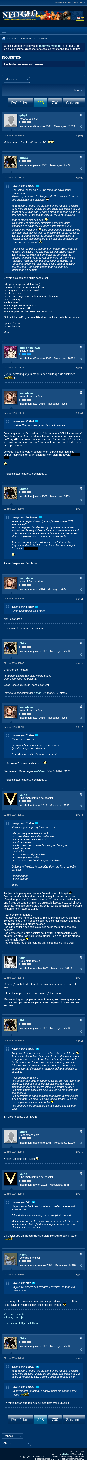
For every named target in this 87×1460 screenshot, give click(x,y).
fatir (22, 957)
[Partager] (81, 127)
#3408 (79, 368)
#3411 (79, 598)
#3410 (79, 509)
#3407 (79, 178)
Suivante (74, 103)
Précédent (20, 103)
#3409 (79, 413)
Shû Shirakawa (29, 347)
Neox (23, 1254)
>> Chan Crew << (14, 1314)
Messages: (60, 126)
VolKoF (24, 794)
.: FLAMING (42, 38)
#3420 (79, 1358)
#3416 (79, 1040)
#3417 (79, 1152)
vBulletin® (67, 1454)
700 (55, 103)
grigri (23, 115)
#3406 (79, 135)
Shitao (23, 157)
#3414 (79, 815)
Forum (12, 38)
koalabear (26, 393)
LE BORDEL (26, 38)
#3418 (79, 1194)
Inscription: (25, 126)
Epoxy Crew (13, 1317)
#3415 (79, 978)
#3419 (79, 1275)
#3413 (79, 727)
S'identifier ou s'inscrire (69, 2)
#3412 (79, 663)
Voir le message (37, 186)
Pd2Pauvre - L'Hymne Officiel (21, 1323)
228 (40, 103)
